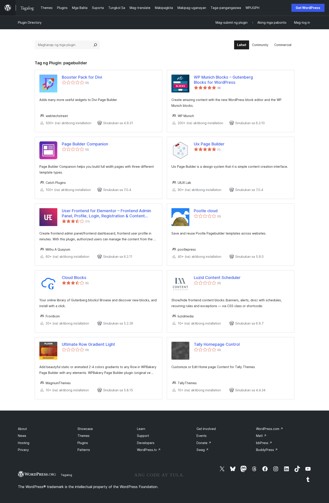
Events (202, 436)
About (22, 429)
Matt (261, 436)
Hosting (23, 443)
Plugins (82, 443)
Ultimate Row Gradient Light (88, 344)
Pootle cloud (206, 210)
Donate (204, 443)
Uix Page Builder (209, 144)
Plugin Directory (30, 22)
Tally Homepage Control (217, 344)
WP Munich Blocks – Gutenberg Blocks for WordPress (223, 80)
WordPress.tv (149, 450)
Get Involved (206, 429)
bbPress (264, 443)
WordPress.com (269, 429)
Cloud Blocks (74, 277)
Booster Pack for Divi (82, 77)
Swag (203, 450)
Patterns (83, 450)
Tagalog (66, 475)
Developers (145, 443)
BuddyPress (267, 450)
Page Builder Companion (85, 144)
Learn (141, 429)
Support (143, 436)
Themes (83, 436)
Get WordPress (308, 8)
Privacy (23, 450)
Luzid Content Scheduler (217, 277)
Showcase (85, 429)
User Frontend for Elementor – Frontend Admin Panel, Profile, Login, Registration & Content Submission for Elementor (106, 213)
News (22, 436)
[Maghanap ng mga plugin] (95, 44)
